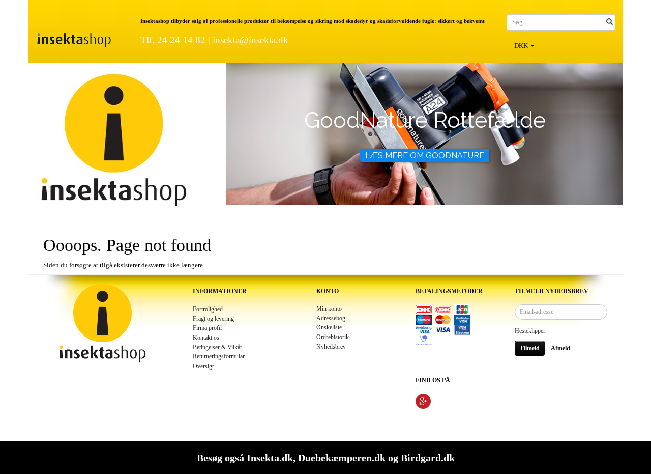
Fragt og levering (213, 319)
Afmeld (560, 348)
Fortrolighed (208, 309)
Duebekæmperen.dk (342, 457)
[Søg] (609, 22)
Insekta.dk (270, 457)
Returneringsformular (219, 356)
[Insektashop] (74, 37)
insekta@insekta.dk (250, 40)
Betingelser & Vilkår (217, 347)
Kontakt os (206, 337)
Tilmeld (530, 348)
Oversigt (203, 366)
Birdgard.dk (428, 457)
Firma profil (207, 328)
